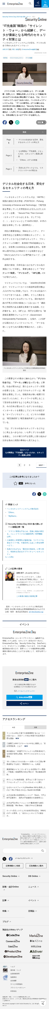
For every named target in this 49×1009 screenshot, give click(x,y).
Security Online (10, 876)
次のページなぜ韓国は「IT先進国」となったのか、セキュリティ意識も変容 (24, 452)
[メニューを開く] (4, 3)
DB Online (33, 876)
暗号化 (5, 58)
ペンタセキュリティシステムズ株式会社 (23, 508)
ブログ (6, 921)
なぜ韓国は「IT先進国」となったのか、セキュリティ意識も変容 (30, 153)
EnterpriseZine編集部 (29, 49)
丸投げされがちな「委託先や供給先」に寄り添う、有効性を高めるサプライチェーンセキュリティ (25, 551)
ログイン (26, 703)
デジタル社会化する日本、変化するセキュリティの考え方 (30, 140)
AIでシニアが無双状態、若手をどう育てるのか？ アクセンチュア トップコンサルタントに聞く (26, 780)
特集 (5, 910)
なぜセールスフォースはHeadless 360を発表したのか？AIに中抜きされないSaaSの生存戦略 (26, 788)
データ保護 (29, 58)
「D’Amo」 (11, 512)
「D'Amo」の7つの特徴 (28, 160)
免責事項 (13, 977)
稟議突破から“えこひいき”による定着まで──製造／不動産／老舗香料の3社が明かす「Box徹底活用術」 (26, 772)
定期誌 (31, 910)
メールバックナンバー (26, 691)
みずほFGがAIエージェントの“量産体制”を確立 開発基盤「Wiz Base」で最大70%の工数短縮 (26, 804)
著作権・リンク (15, 970)
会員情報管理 (14, 973)
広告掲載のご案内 (36, 865)
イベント (32, 900)
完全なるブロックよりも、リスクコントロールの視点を (30, 168)
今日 (13, 727)
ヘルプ (12, 966)
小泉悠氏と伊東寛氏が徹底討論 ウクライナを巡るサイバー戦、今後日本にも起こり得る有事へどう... (25, 542)
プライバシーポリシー (18, 987)
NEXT (41, 465)
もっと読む (9, 556)
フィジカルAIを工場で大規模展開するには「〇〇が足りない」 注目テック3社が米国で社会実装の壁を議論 (26, 735)
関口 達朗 (15, 49)
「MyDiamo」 (12, 516)
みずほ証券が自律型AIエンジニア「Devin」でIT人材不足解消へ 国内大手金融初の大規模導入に (26, 796)
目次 (24, 132)
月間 (35, 727)
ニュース (32, 886)
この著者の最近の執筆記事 (26, 596)
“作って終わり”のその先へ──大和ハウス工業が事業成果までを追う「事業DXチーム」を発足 (26, 762)
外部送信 (13, 991)
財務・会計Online (11, 886)
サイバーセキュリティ (16, 58)
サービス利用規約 (16, 984)
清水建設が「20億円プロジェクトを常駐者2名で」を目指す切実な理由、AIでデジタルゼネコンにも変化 (26, 754)
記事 (5, 900)
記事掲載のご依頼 (13, 865)
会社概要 (13, 980)
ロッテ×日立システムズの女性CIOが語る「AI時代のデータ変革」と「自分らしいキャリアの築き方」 (26, 813)
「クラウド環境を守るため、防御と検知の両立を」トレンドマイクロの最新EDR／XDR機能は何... (25, 534)
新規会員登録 (25, 697)
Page (9, 155)
